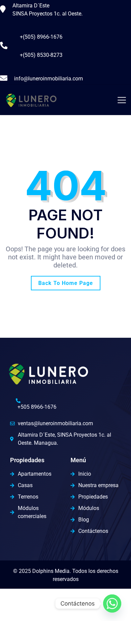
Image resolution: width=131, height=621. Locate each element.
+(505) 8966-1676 (41, 37)
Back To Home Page (65, 283)
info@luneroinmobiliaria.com (48, 78)
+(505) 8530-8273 (41, 55)
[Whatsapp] (112, 603)
